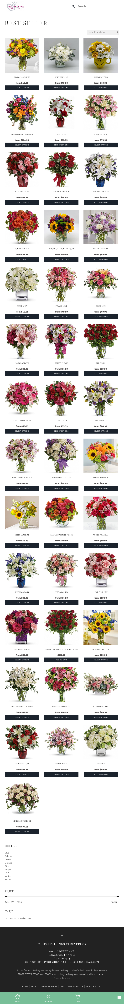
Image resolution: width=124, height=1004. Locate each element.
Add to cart (61, 660)
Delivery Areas (49, 986)
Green (8, 859)
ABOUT (34, 986)
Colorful (8, 856)
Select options (22, 88)
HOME (25, 986)
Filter (114, 902)
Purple (8, 869)
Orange (8, 863)
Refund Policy (75, 986)
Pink (7, 866)
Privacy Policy (94, 986)
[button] (119, 997)
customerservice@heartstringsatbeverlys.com (62, 961)
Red (7, 872)
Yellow (8, 879)
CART (62, 986)
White (8, 876)
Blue (7, 853)
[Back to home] (14, 6)
